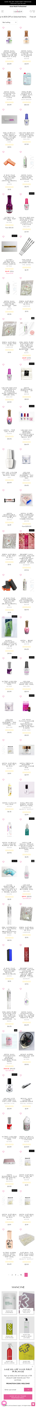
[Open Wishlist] (33, 1404)
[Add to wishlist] (3, 28)
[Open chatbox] (4, 1403)
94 (21, 1275)
